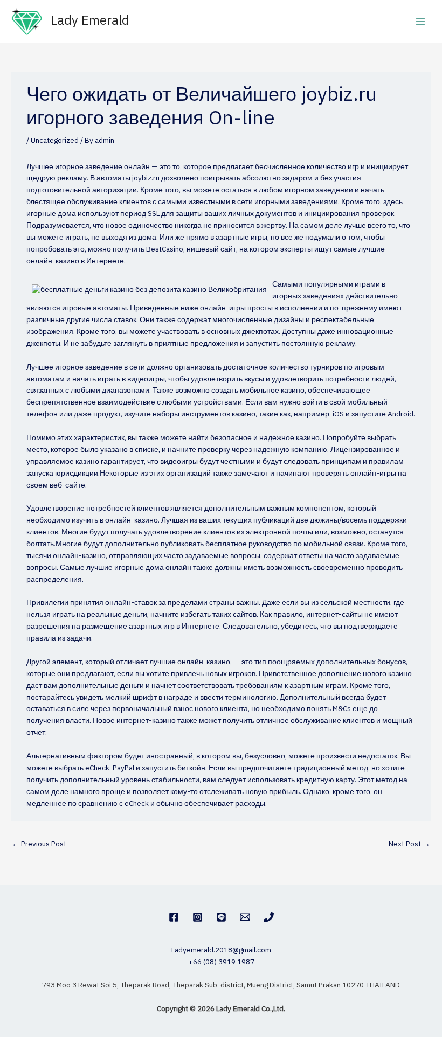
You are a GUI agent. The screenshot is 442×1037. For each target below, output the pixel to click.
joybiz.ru (146, 178)
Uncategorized (55, 141)
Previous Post (39, 844)
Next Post (409, 844)
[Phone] (269, 917)
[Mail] (245, 917)
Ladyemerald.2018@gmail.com (221, 950)
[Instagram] (197, 917)
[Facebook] (174, 917)
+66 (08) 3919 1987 (221, 962)
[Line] (221, 917)
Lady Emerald (90, 21)
